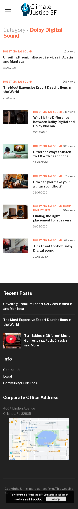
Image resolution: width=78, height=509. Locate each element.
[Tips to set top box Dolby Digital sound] (15, 245)
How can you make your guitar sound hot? (51, 184)
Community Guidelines (20, 383)
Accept (56, 499)
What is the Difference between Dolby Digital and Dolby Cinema (54, 122)
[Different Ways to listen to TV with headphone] (15, 151)
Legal (7, 376)
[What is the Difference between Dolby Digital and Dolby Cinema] (15, 117)
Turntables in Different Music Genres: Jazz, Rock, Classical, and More (47, 340)
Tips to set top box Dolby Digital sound (52, 248)
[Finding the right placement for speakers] (15, 211)
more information (32, 499)
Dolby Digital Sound (17, 51)
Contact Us (11, 370)
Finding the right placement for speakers (52, 218)
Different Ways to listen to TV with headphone (52, 154)
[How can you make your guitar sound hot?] (15, 181)
